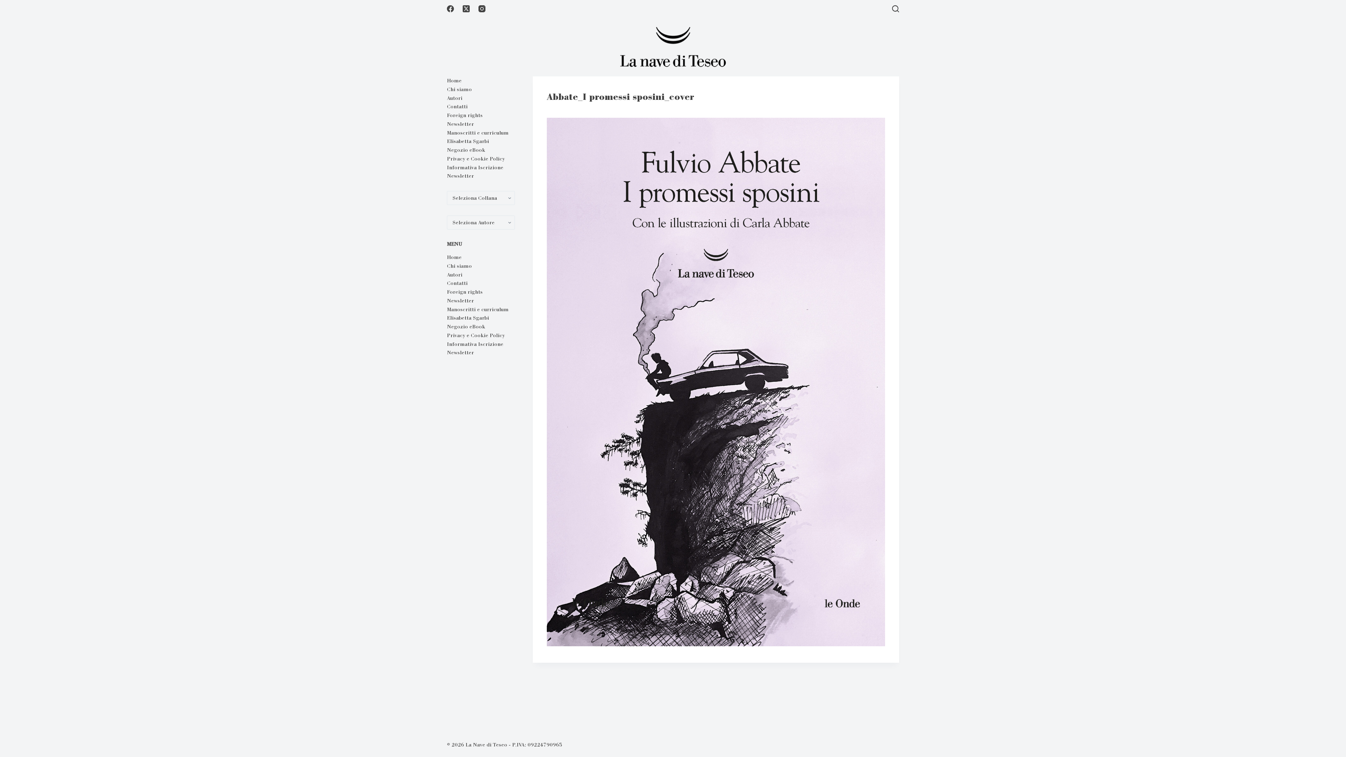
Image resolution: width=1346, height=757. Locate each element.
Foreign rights (465, 115)
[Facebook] (450, 8)
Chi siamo (459, 89)
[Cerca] (895, 8)
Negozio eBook (466, 150)
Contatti (457, 106)
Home (454, 80)
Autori (454, 98)
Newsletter (460, 124)
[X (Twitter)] (466, 8)
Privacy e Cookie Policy (476, 159)
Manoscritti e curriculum (478, 133)
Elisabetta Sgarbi (468, 141)
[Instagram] (481, 8)
